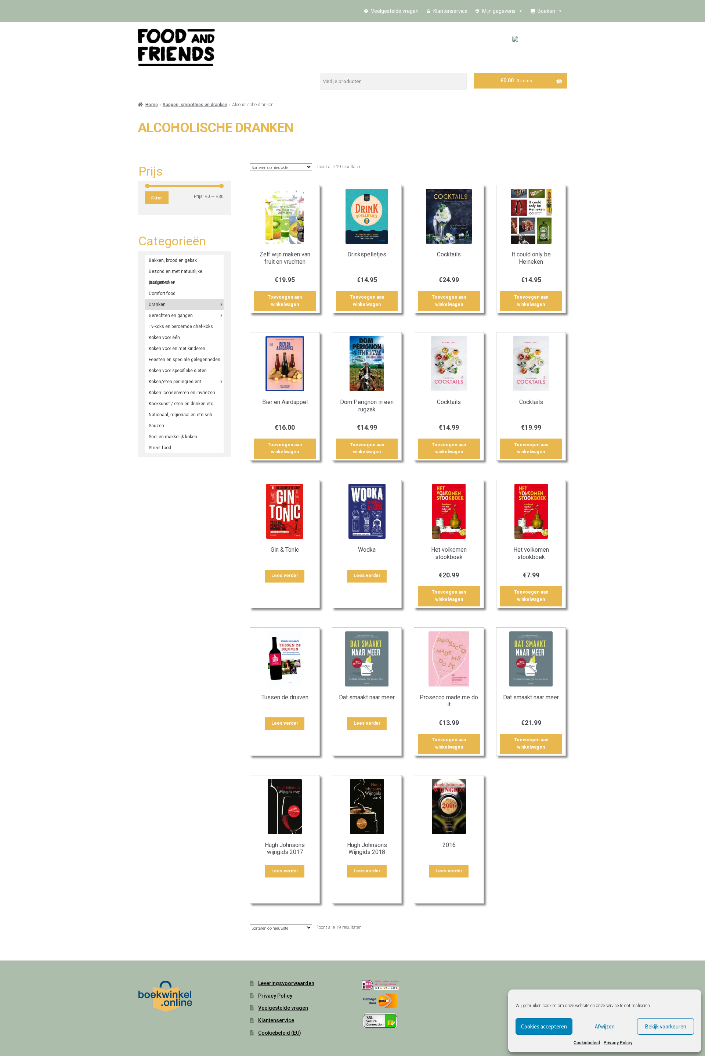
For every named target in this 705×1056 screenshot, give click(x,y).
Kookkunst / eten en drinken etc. (181, 403)
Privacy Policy (618, 1042)
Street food (160, 447)
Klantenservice (450, 11)
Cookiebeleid (587, 1042)
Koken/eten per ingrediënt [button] (175, 381)
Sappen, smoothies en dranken (195, 104)
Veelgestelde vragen (395, 11)
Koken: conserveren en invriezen (182, 392)
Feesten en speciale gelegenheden (184, 359)
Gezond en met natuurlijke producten (175, 273)
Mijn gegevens (499, 11)
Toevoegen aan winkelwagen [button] (285, 301)
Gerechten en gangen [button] (171, 315)
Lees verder (284, 575)
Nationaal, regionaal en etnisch (180, 414)
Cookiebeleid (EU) (279, 1033)
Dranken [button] (157, 304)
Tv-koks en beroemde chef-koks (181, 326)
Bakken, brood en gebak (173, 260)
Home (151, 104)
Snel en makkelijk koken (173, 436)
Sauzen (156, 425)
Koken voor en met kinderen (177, 348)
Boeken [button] (546, 11)
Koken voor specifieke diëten (178, 370)
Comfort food (162, 293)
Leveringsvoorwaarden (286, 983)
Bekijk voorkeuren (665, 1026)
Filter (156, 198)
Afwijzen (605, 1026)
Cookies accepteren (544, 1026)
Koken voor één (164, 337)
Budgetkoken (162, 282)
